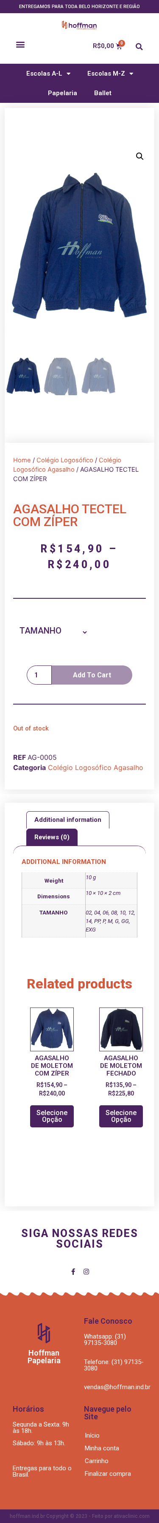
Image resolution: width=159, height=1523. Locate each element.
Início (92, 1435)
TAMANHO (40, 630)
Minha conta (102, 1448)
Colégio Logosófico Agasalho (95, 767)
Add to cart (92, 675)
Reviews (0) (52, 837)
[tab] (67, 820)
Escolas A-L (44, 73)
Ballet (103, 93)
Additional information (67, 820)
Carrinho (97, 1461)
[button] (21, 44)
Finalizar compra (108, 1474)
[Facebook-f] (73, 1271)
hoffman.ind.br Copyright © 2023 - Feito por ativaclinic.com (80, 1516)
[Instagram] (86, 1271)
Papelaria (62, 93)
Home (22, 460)
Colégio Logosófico (64, 460)
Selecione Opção (51, 1116)
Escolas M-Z (106, 73)
